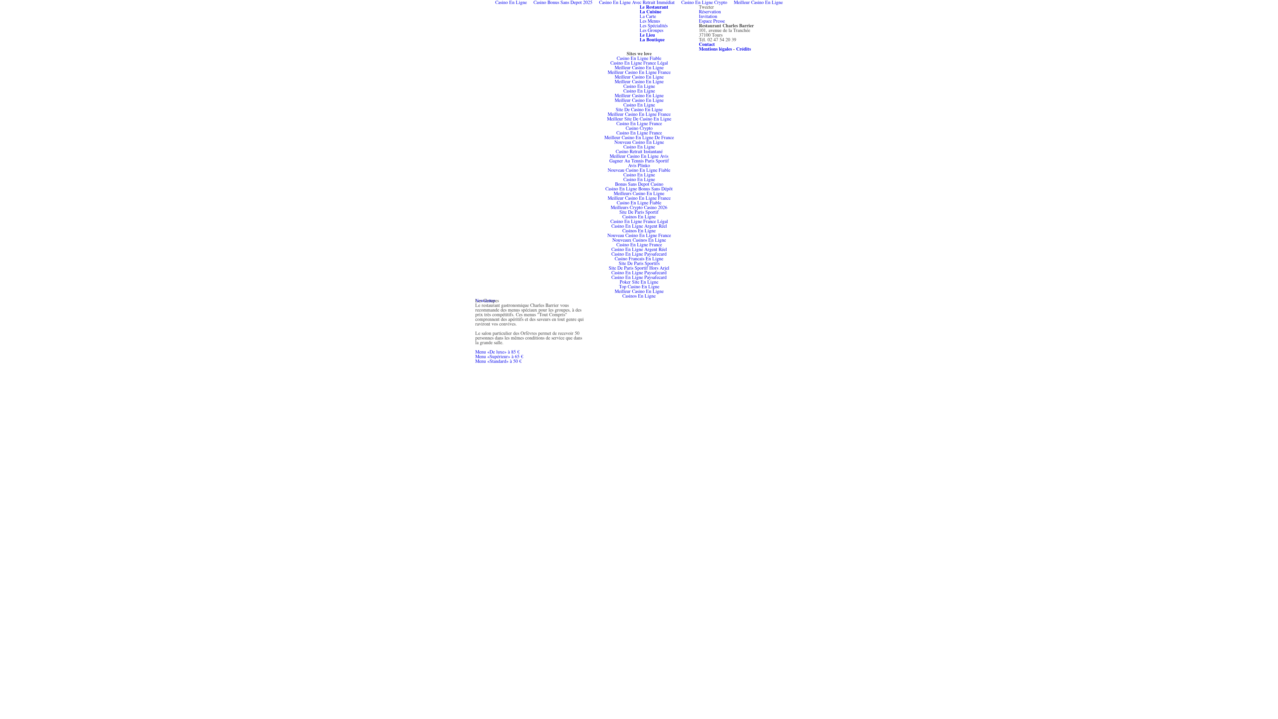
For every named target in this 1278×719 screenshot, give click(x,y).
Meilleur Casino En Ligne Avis (639, 156)
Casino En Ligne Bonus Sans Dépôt (639, 188)
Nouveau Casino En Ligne (639, 142)
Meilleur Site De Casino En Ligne (639, 119)
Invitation (708, 16)
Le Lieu (647, 34)
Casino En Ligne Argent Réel (639, 226)
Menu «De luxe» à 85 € (497, 352)
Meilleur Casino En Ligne (639, 67)
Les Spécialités (654, 25)
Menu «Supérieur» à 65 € (499, 356)
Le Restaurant (654, 6)
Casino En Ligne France (639, 123)
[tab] (654, 7)
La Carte (648, 16)
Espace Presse (712, 21)
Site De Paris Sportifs (639, 263)
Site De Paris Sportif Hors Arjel (639, 268)
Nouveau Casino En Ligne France (639, 235)
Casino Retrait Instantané (639, 151)
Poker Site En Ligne (639, 282)
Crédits (743, 48)
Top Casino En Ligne (639, 286)
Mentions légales (715, 48)
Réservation (710, 11)
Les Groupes (651, 30)
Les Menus (650, 21)
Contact (707, 44)
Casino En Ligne (639, 86)
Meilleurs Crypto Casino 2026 (639, 207)
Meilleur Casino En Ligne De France (639, 137)
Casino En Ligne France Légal (639, 63)
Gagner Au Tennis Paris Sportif (639, 160)
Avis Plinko (639, 165)
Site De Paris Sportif (639, 212)
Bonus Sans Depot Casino (639, 184)
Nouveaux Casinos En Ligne (639, 240)
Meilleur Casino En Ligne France (639, 72)
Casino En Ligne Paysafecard (639, 254)
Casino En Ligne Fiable (639, 58)
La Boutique (652, 39)
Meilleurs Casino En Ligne (639, 193)
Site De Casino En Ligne (639, 109)
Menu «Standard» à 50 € (498, 361)
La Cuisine (650, 11)
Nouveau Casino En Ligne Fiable (639, 170)
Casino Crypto (639, 128)
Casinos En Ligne (639, 216)
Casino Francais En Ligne (639, 258)
